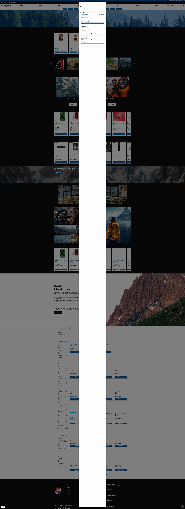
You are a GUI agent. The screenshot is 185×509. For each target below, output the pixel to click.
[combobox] (91, 8)
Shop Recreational (92, 23)
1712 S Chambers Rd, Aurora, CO (86, 29)
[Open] (104, 8)
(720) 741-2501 (83, 30)
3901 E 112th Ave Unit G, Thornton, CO (87, 18)
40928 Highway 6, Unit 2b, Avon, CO (86, 39)
